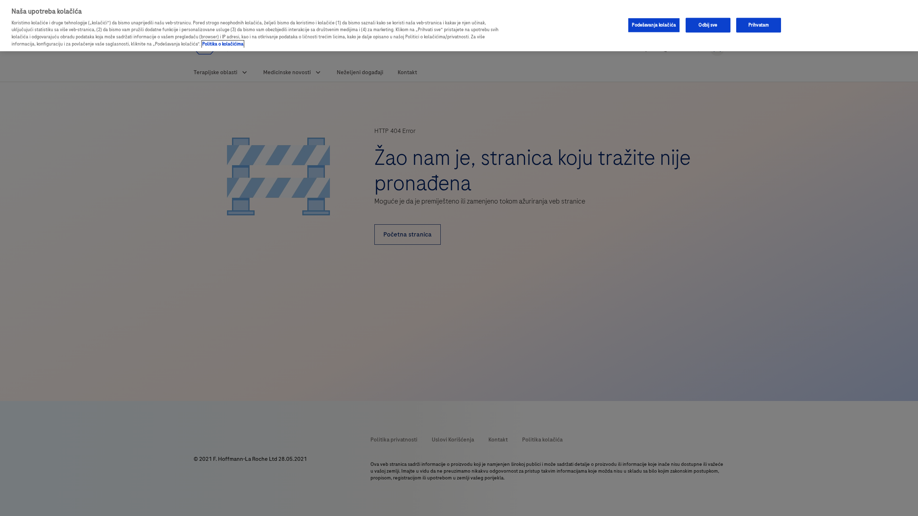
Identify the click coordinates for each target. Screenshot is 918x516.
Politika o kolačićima (222, 44)
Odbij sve (708, 25)
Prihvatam (758, 25)
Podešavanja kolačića (654, 25)
